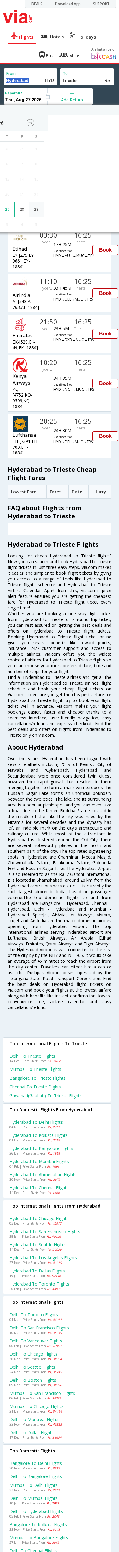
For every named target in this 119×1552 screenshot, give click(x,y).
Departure (14, 92)
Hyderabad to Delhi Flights (36, 1122)
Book (105, 249)
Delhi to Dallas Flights (31, 1432)
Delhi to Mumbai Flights (33, 1498)
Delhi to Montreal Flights (34, 1419)
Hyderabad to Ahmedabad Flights (43, 1174)
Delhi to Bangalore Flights (35, 1476)
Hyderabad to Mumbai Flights (39, 1161)
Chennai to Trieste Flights (35, 1087)
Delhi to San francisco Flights (39, 1328)
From (11, 73)
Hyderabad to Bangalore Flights (41, 1148)
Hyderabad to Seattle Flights (38, 1244)
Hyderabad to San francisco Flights (44, 1231)
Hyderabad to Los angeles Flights (43, 1258)
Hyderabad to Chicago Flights (39, 1218)
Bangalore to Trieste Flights (37, 1078)
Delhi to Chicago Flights (33, 1354)
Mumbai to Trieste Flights (35, 1069)
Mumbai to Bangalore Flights (38, 1537)
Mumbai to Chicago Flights (36, 1406)
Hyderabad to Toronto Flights (39, 1284)
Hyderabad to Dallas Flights (37, 1271)
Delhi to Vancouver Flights (35, 1341)
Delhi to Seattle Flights (32, 1367)
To (65, 73)
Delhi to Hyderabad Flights (36, 1511)
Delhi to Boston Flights (32, 1380)
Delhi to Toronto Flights (33, 1314)
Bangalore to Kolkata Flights (38, 1524)
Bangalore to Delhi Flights (35, 1463)
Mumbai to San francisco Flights (42, 1393)
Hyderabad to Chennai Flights (39, 1187)
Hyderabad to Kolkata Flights (38, 1135)
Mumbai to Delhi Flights (33, 1485)
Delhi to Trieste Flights (32, 1056)
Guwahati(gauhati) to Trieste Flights (45, 1096)
